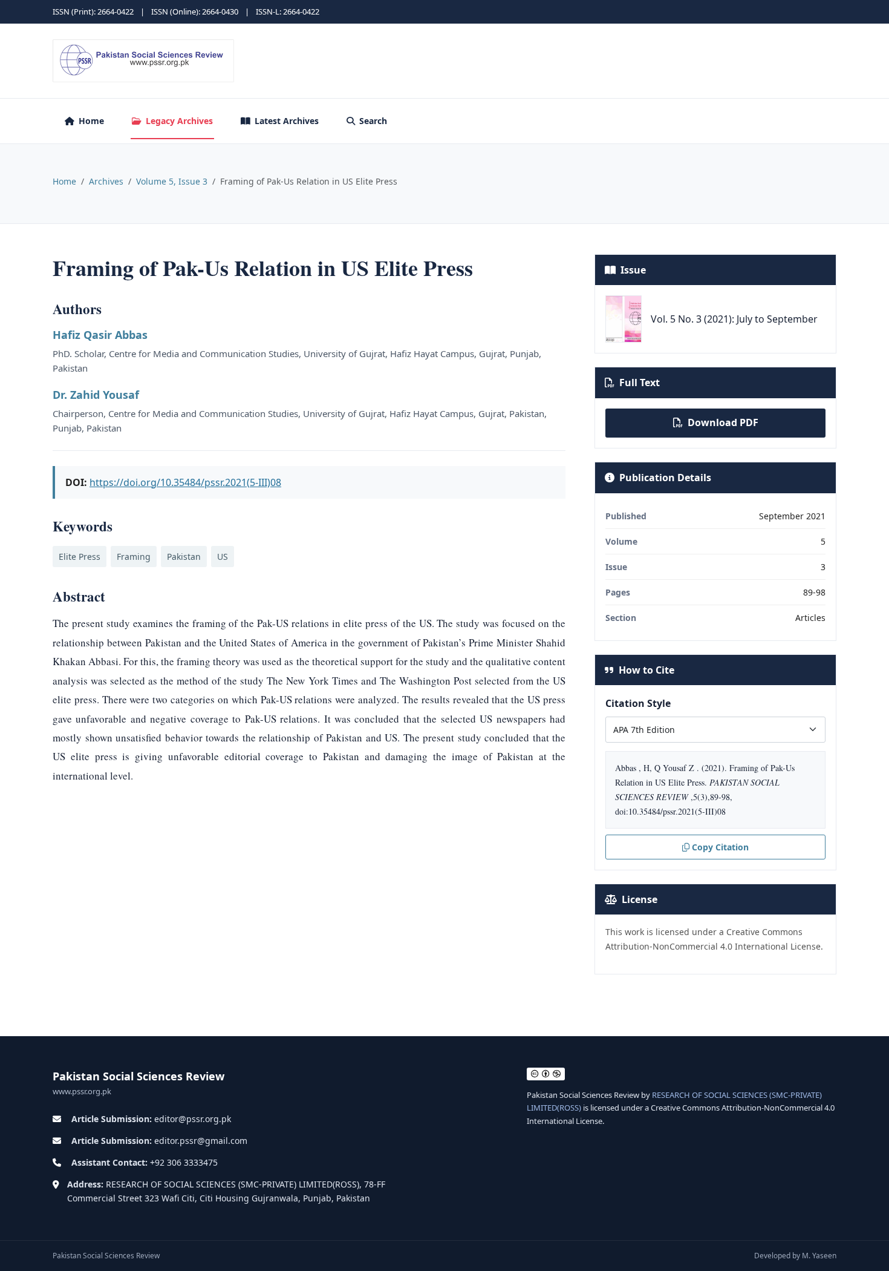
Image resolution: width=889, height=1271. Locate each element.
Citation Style (638, 703)
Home (91, 120)
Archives (106, 181)
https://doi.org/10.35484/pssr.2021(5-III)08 (185, 482)
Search (373, 120)
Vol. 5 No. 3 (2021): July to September (734, 319)
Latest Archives (287, 120)
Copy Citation (720, 847)
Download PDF (723, 422)
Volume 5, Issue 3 (171, 181)
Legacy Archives (179, 120)
